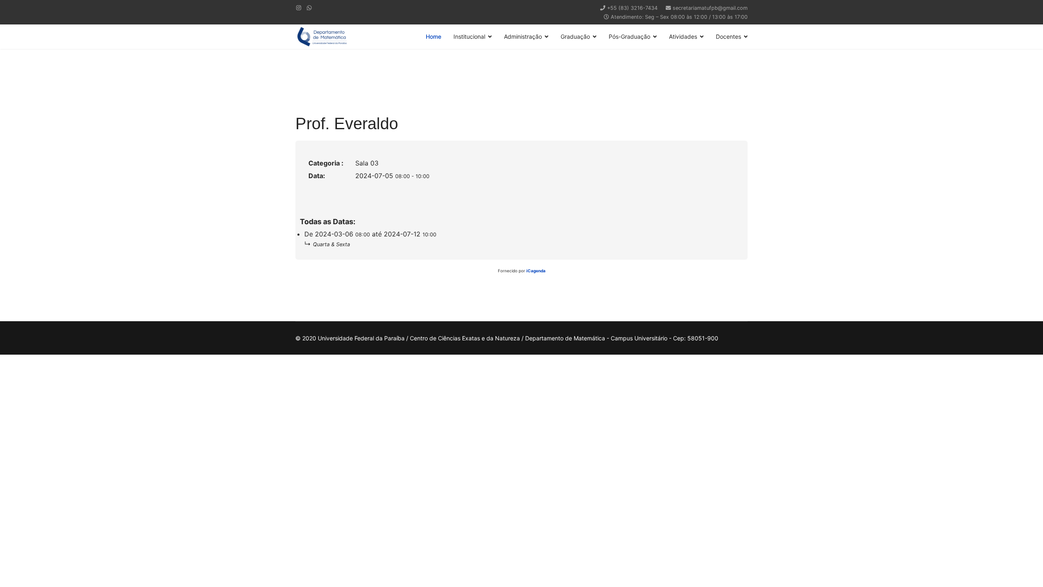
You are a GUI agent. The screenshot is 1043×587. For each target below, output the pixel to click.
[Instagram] (298, 7)
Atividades (683, 36)
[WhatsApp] (309, 7)
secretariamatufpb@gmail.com (710, 8)
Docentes (728, 36)
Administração (523, 36)
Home (433, 36)
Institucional (469, 36)
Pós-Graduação (629, 36)
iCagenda (536, 270)
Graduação (575, 36)
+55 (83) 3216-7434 (632, 8)
